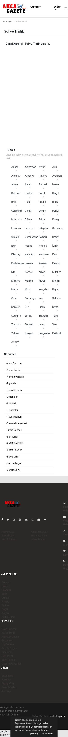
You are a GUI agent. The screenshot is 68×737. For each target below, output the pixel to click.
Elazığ (55, 219)
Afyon (42, 167)
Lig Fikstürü (8, 644)
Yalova (15, 333)
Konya (42, 272)
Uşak (41, 324)
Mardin (42, 280)
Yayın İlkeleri (8, 535)
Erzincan (16, 228)
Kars (54, 254)
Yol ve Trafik (13, 370)
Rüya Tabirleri (13, 416)
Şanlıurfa (16, 315)
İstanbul (43, 245)
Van (54, 324)
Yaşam (6, 613)
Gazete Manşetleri (16, 423)
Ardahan (57, 175)
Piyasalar (11, 383)
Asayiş (5, 601)
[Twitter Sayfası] (9, 519)
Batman (15, 193)
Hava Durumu (14, 363)
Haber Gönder (38, 539)
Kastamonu (17, 263)
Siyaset (6, 586)
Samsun (15, 307)
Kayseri (29, 263)
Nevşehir (43, 289)
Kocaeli (29, 272)
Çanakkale (16, 210)
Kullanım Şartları (39, 531)
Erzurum (29, 228)
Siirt (27, 307)
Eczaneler (12, 396)
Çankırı (28, 210)
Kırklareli (56, 333)
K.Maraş (15, 254)
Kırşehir (56, 263)
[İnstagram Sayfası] (15, 519)
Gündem (35, 6)
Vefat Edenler (14, 450)
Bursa (55, 202)
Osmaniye (30, 298)
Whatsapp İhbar (39, 535)
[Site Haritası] (40, 519)
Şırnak (28, 315)
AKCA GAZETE (14, 443)
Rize (41, 298)
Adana (14, 167)
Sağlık (5, 609)
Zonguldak (44, 333)
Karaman (44, 254)
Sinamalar (12, 410)
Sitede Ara (7, 675)
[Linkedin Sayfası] (27, 519)
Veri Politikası (9, 539)
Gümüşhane (31, 237)
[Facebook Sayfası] (3, 519)
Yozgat (29, 333)
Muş (27, 289)
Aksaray (15, 175)
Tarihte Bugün (14, 463)
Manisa (29, 280)
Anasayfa (8, 21)
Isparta (28, 245)
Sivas (55, 307)
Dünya (5, 597)
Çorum (42, 210)
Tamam (49, 733)
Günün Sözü (13, 470)
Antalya (43, 175)
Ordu (14, 298)
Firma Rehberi (14, 430)
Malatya (15, 280)
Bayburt (29, 193)
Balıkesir (43, 184)
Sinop (42, 307)
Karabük (29, 254)
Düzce (28, 219)
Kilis (13, 272)
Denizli (55, 210)
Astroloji (11, 403)
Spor (4, 593)
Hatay (55, 237)
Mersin (56, 280)
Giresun (15, 237)
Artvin (14, 184)
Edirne (42, 219)
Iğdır (13, 245)
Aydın (28, 184)
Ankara (15, 342)
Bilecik (42, 193)
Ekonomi (6, 590)
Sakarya (56, 298)
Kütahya (56, 272)
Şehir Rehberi (9, 659)
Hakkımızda (8, 531)
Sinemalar (7, 652)
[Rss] (34, 519)
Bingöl (55, 193)
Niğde (55, 289)
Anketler (6, 679)
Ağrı (54, 167)
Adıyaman (30, 167)
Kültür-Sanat (9, 617)
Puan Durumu (14, 390)
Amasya (29, 175)
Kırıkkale (43, 263)
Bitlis (13, 202)
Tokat (55, 315)
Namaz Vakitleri (15, 376)
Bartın (55, 184)
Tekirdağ (43, 315)
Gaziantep (57, 228)
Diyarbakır (16, 219)
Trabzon (15, 324)
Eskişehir (43, 228)
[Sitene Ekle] (46, 519)
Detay (35, 733)
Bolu (27, 202)
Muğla (14, 289)
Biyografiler (12, 456)
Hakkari (43, 237)
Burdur (42, 202)
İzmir (55, 245)
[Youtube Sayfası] (21, 519)
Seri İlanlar (12, 436)
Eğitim (5, 605)
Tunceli (29, 324)
